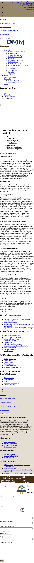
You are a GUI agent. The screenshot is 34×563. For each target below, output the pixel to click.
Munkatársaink (8, 67)
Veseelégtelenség (9, 351)
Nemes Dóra (11, 72)
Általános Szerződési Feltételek (10, 483)
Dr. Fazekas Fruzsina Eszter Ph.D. (18, 65)
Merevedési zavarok (10, 365)
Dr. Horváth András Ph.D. (15, 60)
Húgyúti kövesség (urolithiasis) (13, 344)
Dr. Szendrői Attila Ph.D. (15, 55)
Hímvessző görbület (10, 341)
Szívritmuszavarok (9, 384)
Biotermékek (7, 79)
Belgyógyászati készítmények (12, 445)
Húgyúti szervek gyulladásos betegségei (16, 346)
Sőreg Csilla (11, 74)
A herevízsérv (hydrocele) (11, 339)
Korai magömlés (9, 364)
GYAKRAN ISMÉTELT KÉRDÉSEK (22, 2)
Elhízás (6, 381)
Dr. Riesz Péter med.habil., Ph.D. (17, 52)
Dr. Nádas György (13, 53)
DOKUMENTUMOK (27, 4)
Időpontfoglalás (4, 47)
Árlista (6, 75)
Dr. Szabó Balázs (13, 62)
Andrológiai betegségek (11, 456)
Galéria (6, 84)
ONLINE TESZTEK (27, 5)
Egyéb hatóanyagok (10, 447)
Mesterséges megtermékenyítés (13, 367)
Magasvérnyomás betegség (12, 383)
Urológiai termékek (13, 80)
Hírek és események (10, 77)
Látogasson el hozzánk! (5, 27)
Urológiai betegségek (10, 454)
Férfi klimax (7, 360)
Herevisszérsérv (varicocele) (12, 337)
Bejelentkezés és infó (4, 34)
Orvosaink (7, 50)
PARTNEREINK (28, 7)
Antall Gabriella (12, 70)
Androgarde (3, 311)
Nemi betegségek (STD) (11, 347)
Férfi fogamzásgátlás (10, 359)
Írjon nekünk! (3, 19)
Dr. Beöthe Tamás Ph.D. (15, 57)
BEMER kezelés (9, 378)
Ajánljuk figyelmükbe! (10, 322)
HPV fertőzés (8, 342)
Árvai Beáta (11, 68)
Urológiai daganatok (10, 349)
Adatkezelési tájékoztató (8, 482)
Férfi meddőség (8, 362)
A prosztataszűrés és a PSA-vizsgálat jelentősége (18, 328)
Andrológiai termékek (14, 82)
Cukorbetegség (8, 379)
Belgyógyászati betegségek (12, 457)
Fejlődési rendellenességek (12, 335)
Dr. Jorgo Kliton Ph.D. (14, 63)
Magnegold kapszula (6, 309)
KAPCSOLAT (29, 9)
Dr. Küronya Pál (12, 58)
